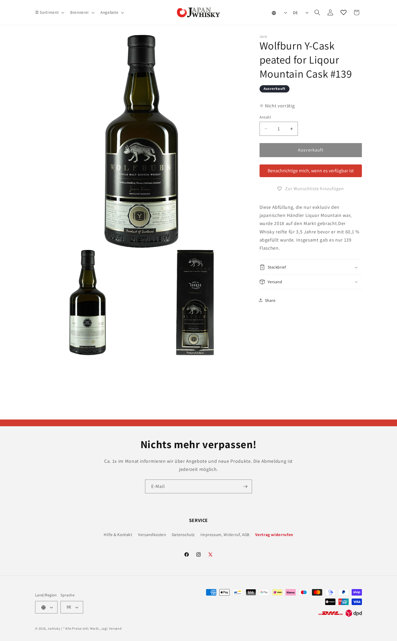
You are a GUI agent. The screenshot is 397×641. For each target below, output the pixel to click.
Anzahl (265, 117)
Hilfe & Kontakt (118, 534)
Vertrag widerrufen (274, 534)
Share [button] (270, 300)
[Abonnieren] (245, 487)
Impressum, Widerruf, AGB (225, 534)
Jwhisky (54, 628)
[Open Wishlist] (343, 12)
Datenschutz (183, 534)
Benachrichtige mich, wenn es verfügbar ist (311, 170)
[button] (49, 12)
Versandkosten (152, 534)
